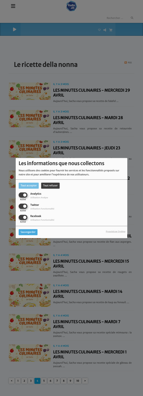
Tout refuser (50, 185)
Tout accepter (29, 185)
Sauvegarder (28, 232)
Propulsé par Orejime (115, 231)
